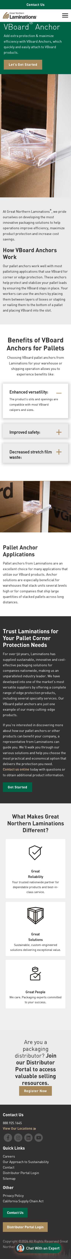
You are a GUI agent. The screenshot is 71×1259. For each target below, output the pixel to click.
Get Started (17, 787)
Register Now (35, 1091)
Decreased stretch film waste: (30, 454)
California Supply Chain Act (23, 1201)
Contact (8, 1167)
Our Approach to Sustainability (26, 1162)
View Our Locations (18, 1128)
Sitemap (9, 1178)
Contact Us (36, 4)
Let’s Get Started (23, 64)
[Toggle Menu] (65, 15)
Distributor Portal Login (21, 1173)
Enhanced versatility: (29, 391)
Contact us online (16, 769)
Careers (9, 1156)
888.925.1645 (12, 1123)
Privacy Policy (13, 1195)
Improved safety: (25, 432)
